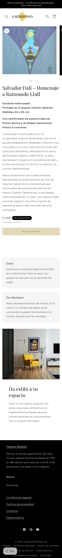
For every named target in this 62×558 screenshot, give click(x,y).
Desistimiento (15, 517)
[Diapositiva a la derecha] (37, 81)
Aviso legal (46, 555)
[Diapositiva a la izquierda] (24, 81)
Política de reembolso (24, 546)
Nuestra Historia (16, 446)
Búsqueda (12, 485)
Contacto (12, 510)
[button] (6, 16)
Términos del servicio (23, 551)
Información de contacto (26, 555)
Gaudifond (28, 542)
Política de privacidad (20, 504)
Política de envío (44, 551)
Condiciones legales (18, 497)
